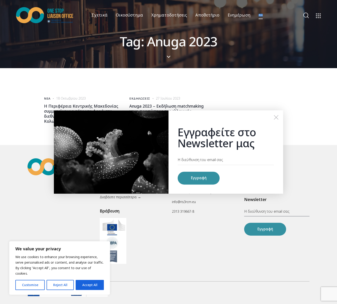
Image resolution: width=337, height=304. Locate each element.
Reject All (60, 285)
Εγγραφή (265, 228)
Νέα (47, 98)
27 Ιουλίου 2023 (168, 98)
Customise (30, 285)
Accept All (89, 285)
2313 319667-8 (183, 211)
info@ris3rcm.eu (184, 202)
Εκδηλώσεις (139, 98)
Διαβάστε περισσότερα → (120, 197)
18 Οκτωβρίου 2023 (71, 98)
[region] (59, 268)
